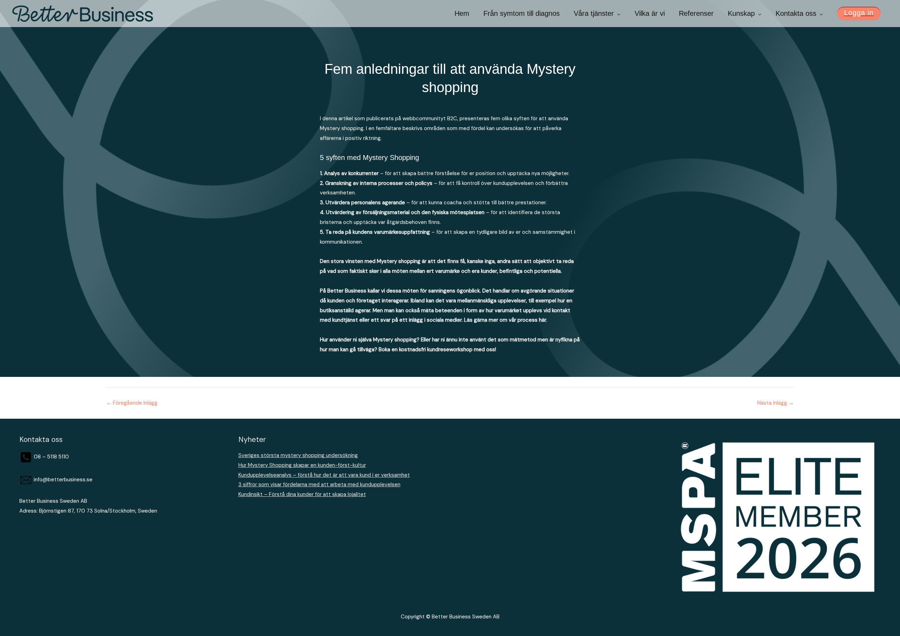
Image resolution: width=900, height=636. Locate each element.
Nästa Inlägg (775, 403)
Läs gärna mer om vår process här (505, 319)
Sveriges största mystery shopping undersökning (298, 455)
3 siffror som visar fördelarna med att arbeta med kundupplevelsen (319, 484)
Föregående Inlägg (132, 403)
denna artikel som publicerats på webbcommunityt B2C (389, 118)
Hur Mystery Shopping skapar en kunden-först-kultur (302, 465)
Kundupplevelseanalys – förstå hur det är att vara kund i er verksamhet (324, 474)
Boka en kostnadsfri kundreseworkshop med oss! (437, 349)
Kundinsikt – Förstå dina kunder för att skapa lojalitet (302, 494)
